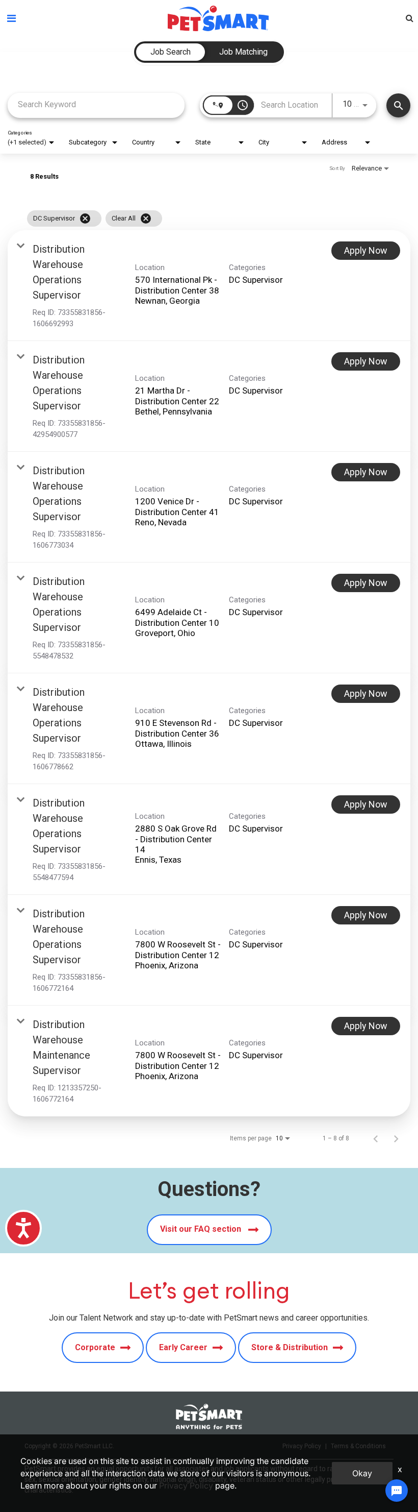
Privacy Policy (186, 1485)
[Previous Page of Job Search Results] (375, 1138)
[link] (209, 285)
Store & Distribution (289, 1347)
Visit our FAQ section (201, 1229)
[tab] (170, 52)
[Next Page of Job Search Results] (396, 1138)
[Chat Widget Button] (396, 1490)
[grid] (189, 218)
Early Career (183, 1347)
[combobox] (96, 104)
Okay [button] (362, 1473)
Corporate (95, 1347)
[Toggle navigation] (11, 18)
